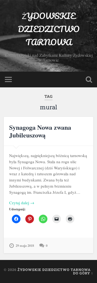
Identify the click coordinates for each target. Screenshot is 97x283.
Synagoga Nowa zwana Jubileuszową (40, 131)
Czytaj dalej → (21, 202)
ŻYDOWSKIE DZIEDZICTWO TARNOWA (48, 29)
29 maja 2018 (25, 245)
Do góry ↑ (83, 273)
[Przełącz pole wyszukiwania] (89, 79)
